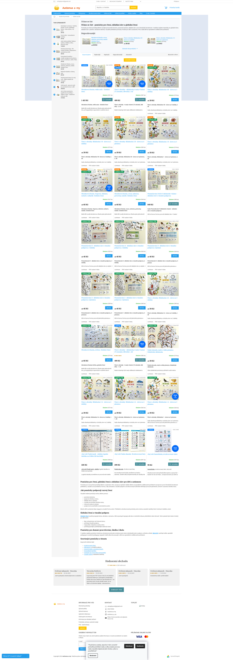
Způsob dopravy (83, 611)
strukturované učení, (90, 545)
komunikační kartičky (90, 551)
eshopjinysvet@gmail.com (114, 606)
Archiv (82, 628)
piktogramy (87, 547)
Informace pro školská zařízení (87, 619)
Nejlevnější (97, 54)
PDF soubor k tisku (160, 113)
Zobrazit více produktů (129, 48)
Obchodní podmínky (115, 1)
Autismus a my (111, 611)
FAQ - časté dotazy (84, 624)
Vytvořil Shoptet (175, 656)
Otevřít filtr (130, 60)
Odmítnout (129, 646)
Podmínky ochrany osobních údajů (88, 622)
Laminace (150, 113)
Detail (175, 99)
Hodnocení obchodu (116, 561)
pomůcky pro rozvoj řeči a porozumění (95, 552)
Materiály (155, 533)
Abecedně (129, 54)
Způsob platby (83, 608)
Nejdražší (106, 54)
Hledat (133, 7)
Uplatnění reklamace (84, 614)
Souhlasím (140, 646)
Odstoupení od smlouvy (85, 616)
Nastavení (93, 655)
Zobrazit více (116, 590)
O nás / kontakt (101, 1)
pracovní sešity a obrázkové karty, (93, 549)
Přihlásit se (84, 649)
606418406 (110, 609)
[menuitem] (57, 13)
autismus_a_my (111, 614)
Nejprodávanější (117, 54)
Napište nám (129, 1)
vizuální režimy (88, 554)
